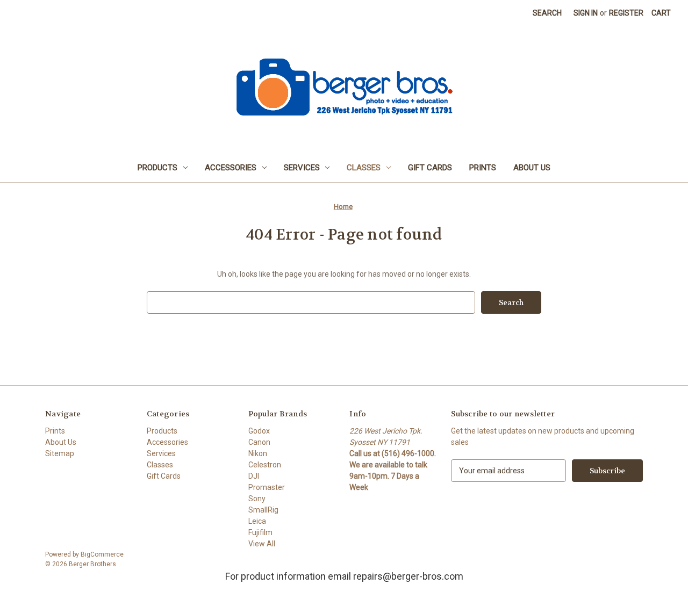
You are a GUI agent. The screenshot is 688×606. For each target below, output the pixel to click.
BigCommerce (102, 554)
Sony (257, 498)
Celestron (264, 464)
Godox (259, 431)
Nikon (257, 453)
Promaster (266, 487)
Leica (257, 521)
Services (302, 167)
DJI (253, 476)
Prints (482, 167)
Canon (259, 442)
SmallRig (263, 510)
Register (626, 13)
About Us (531, 167)
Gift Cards (430, 167)
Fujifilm (260, 532)
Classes (364, 167)
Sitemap (59, 453)
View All (261, 543)
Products (157, 167)
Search (547, 13)
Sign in (586, 13)
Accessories (230, 167)
